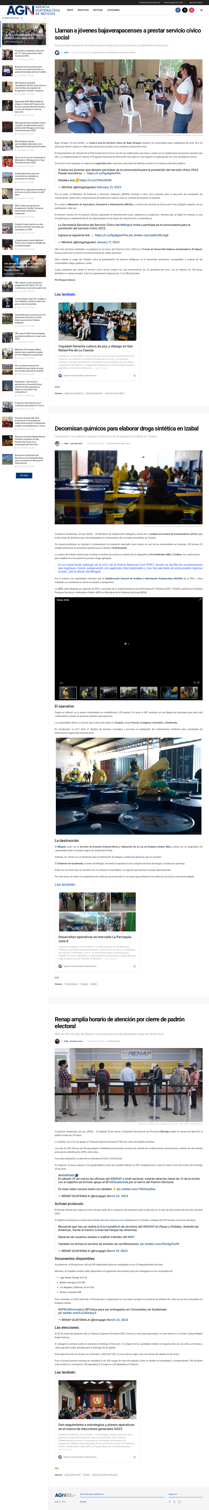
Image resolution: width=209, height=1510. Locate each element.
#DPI (131, 1237)
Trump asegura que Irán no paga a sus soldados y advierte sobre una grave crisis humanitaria (30, 301)
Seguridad (125, 443)
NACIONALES (112, 52)
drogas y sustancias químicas (130, 857)
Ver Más (24, 475)
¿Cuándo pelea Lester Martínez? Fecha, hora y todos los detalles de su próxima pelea (30, 243)
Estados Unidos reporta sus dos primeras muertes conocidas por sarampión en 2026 (29, 227)
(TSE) (120, 1142)
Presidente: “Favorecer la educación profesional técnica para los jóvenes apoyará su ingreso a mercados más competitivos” (28, 387)
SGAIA (94, 984)
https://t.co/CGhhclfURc (95, 180)
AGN (66, 52)
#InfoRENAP (66, 1175)
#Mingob (126, 225)
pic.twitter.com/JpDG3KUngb (149, 235)
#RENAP (116, 1178)
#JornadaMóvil (110, 1226)
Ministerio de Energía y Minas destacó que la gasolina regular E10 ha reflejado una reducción (29, 352)
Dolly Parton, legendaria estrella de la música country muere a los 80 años (30, 192)
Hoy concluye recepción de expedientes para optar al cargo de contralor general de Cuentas (29, 368)
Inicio (70, 10)
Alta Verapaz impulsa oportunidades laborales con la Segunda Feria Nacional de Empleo (30, 144)
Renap (86, 1475)
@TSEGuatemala (116, 1182)
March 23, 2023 (117, 1196)
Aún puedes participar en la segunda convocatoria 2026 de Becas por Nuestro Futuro (23, 266)
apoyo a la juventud (74, 393)
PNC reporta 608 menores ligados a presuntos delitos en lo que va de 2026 (30, 336)
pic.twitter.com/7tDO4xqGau (136, 1189)
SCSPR (83, 1502)
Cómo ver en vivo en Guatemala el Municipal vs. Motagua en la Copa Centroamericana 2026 (30, 160)
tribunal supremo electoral (105, 1475)
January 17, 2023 (108, 242)
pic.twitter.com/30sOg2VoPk (159, 1244)
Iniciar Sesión (197, 3)
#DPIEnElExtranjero (71, 1309)
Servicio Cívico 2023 (114, 393)
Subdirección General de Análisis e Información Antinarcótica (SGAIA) (144, 578)
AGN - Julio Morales (73, 443)
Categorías (113, 10)
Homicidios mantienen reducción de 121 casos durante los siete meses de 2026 (29, 53)
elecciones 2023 (72, 1475)
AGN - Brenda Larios (73, 1041)
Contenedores (71, 984)
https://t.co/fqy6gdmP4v (103, 173)
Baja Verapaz (99, 52)
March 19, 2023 (117, 1251)
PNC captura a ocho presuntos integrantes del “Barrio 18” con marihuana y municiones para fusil (30, 285)
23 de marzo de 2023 (81, 52)
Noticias (98, 10)
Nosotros (83, 10)
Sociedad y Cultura (127, 52)
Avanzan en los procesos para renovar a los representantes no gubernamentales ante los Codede (30, 69)
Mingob (84, 984)
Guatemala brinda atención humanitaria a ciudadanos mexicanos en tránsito (27, 176)
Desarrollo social (94, 393)
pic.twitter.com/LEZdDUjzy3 (77, 1313)
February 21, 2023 (109, 187)
